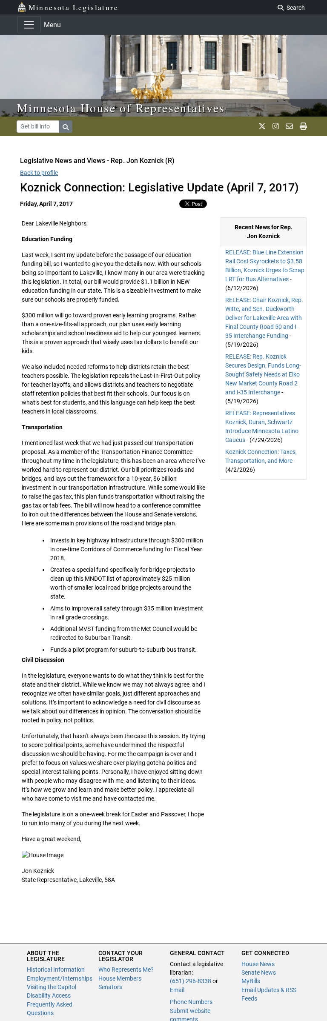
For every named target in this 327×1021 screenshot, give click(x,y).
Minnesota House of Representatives (121, 108)
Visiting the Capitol (51, 987)
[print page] (303, 126)
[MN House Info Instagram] (275, 126)
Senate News (258, 972)
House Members (119, 978)
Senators (110, 987)
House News (258, 964)
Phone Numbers (191, 1001)
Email (177, 990)
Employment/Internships (59, 978)
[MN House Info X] (262, 126)
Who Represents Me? (126, 969)
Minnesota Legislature (73, 7)
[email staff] (289, 126)
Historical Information (56, 969)
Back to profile (39, 172)
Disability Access (49, 995)
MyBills (250, 981)
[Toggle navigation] (29, 24)
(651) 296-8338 (190, 981)
